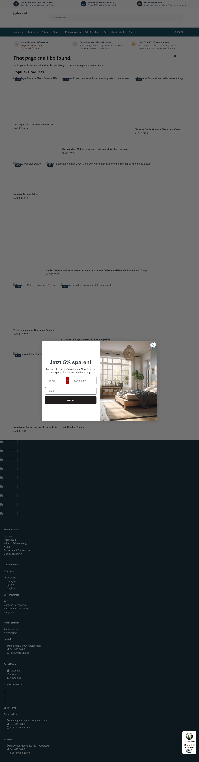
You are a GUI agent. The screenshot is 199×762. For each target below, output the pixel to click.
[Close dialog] (153, 345)
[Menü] (194, 733)
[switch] (189, 751)
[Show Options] (67, 380)
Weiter (71, 400)
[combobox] (57, 380)
